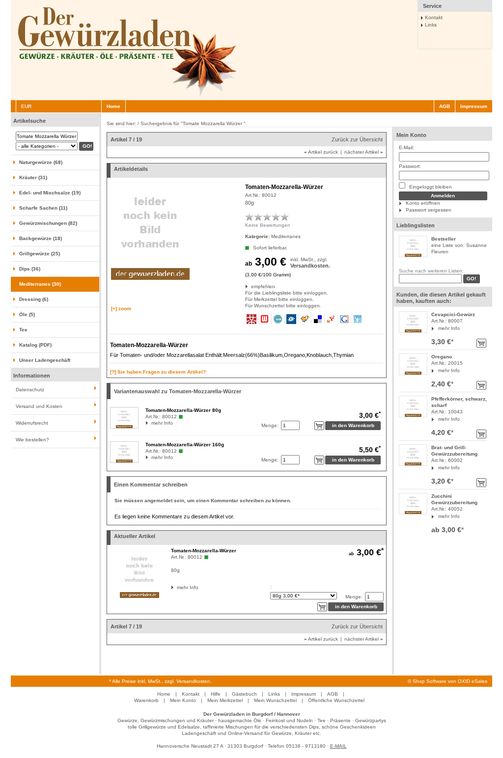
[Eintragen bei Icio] (278, 319)
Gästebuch (244, 694)
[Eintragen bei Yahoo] (331, 319)
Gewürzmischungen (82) (48, 223)
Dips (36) (29, 268)
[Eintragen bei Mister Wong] (251, 319)
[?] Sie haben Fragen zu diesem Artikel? (158, 372)
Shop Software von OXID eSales (450, 681)
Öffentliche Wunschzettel (336, 700)
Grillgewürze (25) (39, 253)
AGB (444, 106)
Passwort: (410, 166)
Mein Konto (411, 135)
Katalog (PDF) (35, 345)
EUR (26, 106)
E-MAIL (338, 746)
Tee (23, 329)
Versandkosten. (310, 266)
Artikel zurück (321, 152)
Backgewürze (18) (40, 238)
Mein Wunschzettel (275, 700)
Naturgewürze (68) (40, 162)
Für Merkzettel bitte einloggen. (246, 299)
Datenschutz (30, 389)
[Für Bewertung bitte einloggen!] (249, 216)
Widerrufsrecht (32, 423)
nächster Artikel (363, 152)
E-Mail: (406, 147)
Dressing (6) (33, 299)
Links (431, 24)
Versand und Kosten (39, 406)
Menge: (270, 425)
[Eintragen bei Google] (344, 319)
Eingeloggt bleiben (430, 187)
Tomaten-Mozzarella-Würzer (203, 550)
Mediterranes (286, 236)
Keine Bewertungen (267, 225)
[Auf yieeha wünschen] (357, 319)
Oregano (441, 356)
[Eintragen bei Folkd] (291, 319)
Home (113, 106)
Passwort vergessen (428, 210)
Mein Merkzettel (225, 700)
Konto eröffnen (423, 203)
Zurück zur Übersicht (357, 139)
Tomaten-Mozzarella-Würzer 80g (183, 410)
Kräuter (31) (33, 177)
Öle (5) (27, 314)
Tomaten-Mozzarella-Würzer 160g (184, 444)
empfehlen (251, 286)
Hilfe (216, 694)
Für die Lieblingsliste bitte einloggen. (246, 293)
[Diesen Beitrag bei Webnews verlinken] (265, 319)
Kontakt (434, 17)
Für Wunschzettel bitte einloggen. (246, 305)
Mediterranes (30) (40, 284)
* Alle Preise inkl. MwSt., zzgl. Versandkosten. (160, 681)
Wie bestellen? (32, 439)
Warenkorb (146, 700)
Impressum (473, 106)
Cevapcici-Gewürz (453, 314)
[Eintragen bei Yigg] (304, 319)
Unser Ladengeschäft (44, 360)
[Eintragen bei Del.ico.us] (318, 319)
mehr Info (449, 328)
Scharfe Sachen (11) (43, 208)
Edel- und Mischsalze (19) (50, 192)
